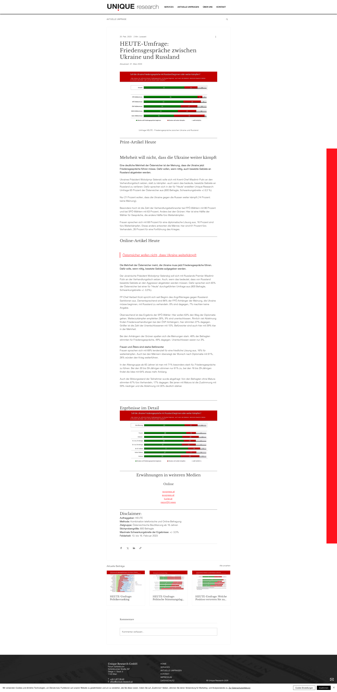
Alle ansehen (225, 565)
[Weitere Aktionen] (215, 36)
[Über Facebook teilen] (121, 548)
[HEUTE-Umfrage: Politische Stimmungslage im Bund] (169, 581)
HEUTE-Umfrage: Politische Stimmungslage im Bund (168, 598)
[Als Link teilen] (140, 548)
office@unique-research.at (121, 681)
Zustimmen (323, 687)
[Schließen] (333, 688)
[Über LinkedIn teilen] (134, 548)
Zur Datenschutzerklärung (239, 687)
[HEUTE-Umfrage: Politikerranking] (126, 581)
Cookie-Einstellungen (304, 687)
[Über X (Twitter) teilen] (127, 548)
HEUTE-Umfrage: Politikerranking (121, 598)
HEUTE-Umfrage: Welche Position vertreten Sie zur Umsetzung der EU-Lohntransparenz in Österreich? (211, 598)
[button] (227, 19)
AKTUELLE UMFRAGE (116, 19)
